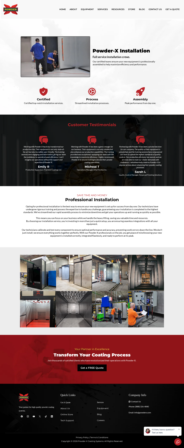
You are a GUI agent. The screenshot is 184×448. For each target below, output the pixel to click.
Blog (99, 414)
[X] (40, 416)
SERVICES (103, 9)
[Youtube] (34, 416)
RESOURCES (118, 9)
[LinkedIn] (52, 416)
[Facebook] (22, 416)
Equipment (103, 408)
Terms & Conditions (99, 437)
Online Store (66, 414)
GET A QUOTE (172, 9)
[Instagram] (28, 416)
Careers (101, 420)
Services (100, 402)
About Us (65, 408)
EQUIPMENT (87, 9)
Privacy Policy (82, 437)
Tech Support (67, 420)
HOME (62, 9)
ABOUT (73, 9)
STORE (131, 9)
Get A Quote (65, 402)
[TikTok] (46, 416)
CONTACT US (155, 9)
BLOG (142, 9)
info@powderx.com (142, 412)
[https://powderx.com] (10, 9)
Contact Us (136, 401)
